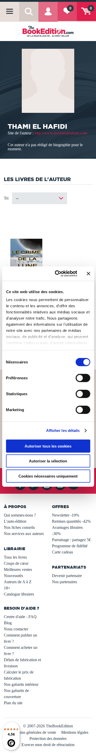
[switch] (83, 378)
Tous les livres (15, 557)
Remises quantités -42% (71, 521)
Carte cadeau (62, 552)
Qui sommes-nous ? (20, 515)
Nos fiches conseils (19, 527)
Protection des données (48, 738)
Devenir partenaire (67, 575)
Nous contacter (16, 629)
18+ (7, 588)
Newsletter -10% (65, 515)
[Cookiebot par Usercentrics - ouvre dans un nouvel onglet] (57, 273)
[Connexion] (48, 15)
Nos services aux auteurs (24, 533)
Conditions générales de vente (32, 732)
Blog (8, 623)
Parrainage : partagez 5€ (71, 540)
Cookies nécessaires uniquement (48, 476)
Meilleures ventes (18, 569)
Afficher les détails (63, 430)
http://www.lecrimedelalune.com (61, 133)
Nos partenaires (64, 582)
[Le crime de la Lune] (25, 261)
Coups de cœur (16, 563)
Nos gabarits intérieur (21, 684)
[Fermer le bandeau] (88, 273)
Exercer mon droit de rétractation (48, 744)
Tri (6, 198)
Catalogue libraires (19, 594)
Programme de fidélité (70, 546)
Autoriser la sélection (48, 461)
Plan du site (13, 703)
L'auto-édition (15, 521)
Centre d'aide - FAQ (20, 617)
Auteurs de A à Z (17, 582)
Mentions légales (74, 732)
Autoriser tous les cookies (48, 446)
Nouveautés (13, 575)
